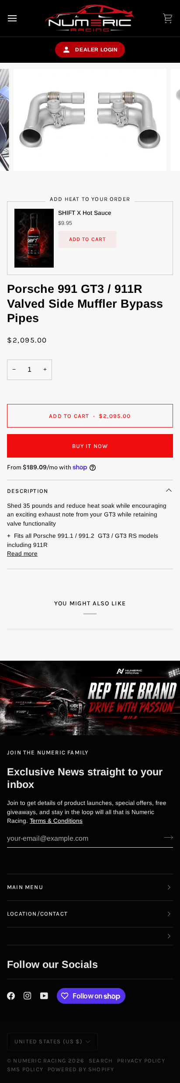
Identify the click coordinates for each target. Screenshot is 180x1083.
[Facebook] (11, 996)
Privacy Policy (141, 1060)
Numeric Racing (39, 1060)
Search (101, 1060)
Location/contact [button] (37, 913)
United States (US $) (48, 1041)
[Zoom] (30, 154)
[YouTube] (44, 996)
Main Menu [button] (25, 887)
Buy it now (90, 446)
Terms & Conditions (56, 821)
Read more (22, 553)
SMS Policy (25, 1069)
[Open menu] (20, 18)
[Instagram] (27, 996)
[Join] (166, 838)
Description (27, 491)
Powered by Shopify (81, 1069)
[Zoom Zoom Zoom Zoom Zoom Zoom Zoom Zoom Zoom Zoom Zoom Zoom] (90, 119)
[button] (90, 936)
